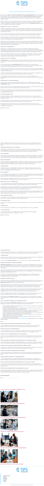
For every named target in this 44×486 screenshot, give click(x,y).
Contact (4, 480)
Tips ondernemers (6, 475)
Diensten (5, 476)
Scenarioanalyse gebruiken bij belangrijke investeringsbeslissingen (13, 447)
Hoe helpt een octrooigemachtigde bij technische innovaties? (12, 431)
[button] (22, 8)
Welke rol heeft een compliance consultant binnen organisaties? (13, 403)
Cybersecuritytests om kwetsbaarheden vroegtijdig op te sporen (13, 389)
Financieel (5, 478)
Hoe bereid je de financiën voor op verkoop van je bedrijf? (12, 464)
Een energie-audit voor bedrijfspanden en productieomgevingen (13, 417)
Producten (5, 479)
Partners (5, 481)
